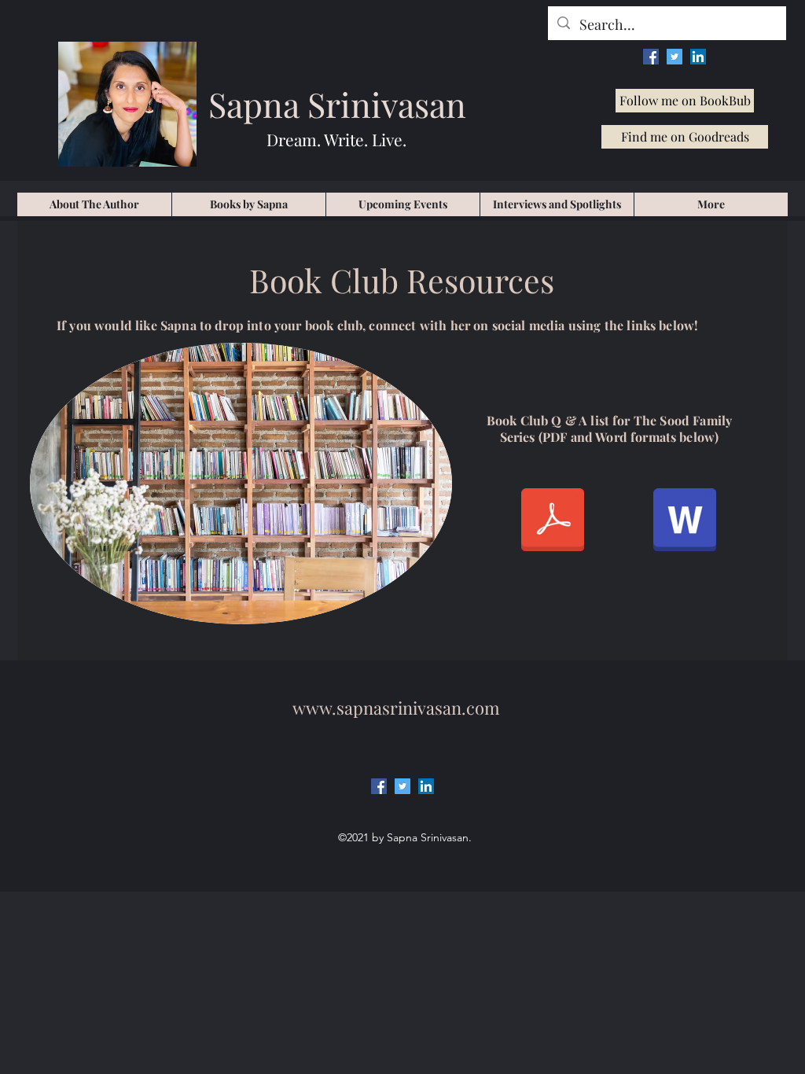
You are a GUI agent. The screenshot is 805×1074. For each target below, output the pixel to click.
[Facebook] (651, 56)
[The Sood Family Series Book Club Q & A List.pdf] (552, 522)
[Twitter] (674, 56)
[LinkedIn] (698, 56)
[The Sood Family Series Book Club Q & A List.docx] (684, 522)
